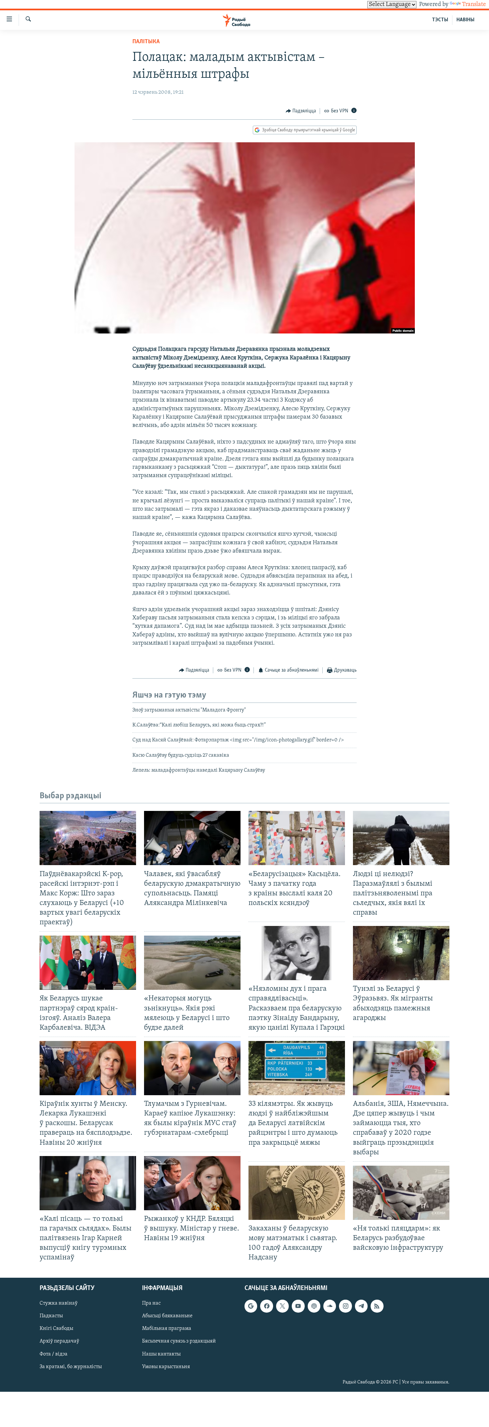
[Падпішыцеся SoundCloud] (329, 1306)
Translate (474, 5)
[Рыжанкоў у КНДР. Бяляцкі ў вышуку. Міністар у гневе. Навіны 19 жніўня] (192, 1183)
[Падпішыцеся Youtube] (298, 1306)
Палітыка (146, 42)
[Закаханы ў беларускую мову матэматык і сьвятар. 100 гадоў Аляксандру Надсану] (296, 1193)
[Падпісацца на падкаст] (314, 1306)
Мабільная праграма (166, 1329)
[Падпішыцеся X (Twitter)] (282, 1306)
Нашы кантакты (161, 1354)
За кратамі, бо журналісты (71, 1366)
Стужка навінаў (59, 1303)
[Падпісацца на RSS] (377, 1306)
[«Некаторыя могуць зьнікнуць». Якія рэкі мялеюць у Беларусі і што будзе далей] (192, 963)
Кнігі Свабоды (56, 1329)
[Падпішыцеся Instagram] (345, 1306)
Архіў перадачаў (59, 1341)
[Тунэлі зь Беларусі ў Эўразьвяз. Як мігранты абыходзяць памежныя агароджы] (401, 953)
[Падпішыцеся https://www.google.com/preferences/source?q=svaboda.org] (250, 1306)
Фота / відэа (54, 1354)
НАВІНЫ (465, 20)
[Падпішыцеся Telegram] (361, 1306)
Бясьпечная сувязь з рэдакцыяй (179, 1341)
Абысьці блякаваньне (167, 1316)
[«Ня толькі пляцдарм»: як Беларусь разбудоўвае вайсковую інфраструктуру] (401, 1193)
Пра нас (151, 1303)
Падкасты (51, 1316)
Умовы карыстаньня (166, 1366)
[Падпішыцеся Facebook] (266, 1306)
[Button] (301, 111)
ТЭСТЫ (440, 20)
